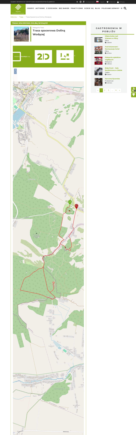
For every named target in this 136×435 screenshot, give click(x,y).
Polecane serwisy (110, 8)
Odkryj (30, 8)
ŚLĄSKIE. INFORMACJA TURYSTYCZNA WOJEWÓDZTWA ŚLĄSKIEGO (33, 2)
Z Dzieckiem (51, 8)
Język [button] (102, 2)
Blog (97, 8)
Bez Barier (64, 8)
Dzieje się (89, 8)
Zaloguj (122, 2)
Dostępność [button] (90, 2)
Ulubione (112, 2)
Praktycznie (77, 8)
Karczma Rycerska (112, 79)
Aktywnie (40, 8)
